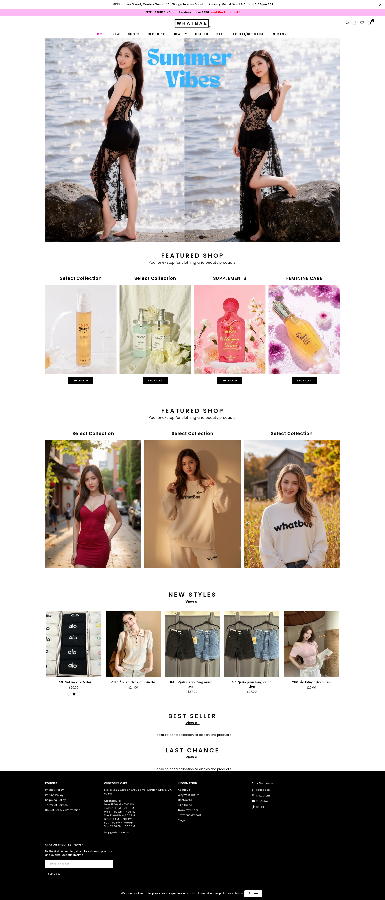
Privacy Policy (233, 893)
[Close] (248, 365)
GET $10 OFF (192, 523)
